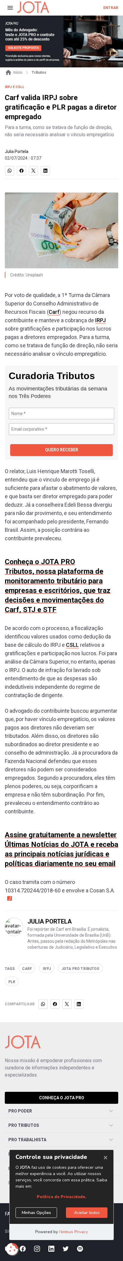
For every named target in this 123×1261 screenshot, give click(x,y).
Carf (54, 312)
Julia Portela (16, 151)
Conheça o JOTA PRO (61, 1097)
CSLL (72, 645)
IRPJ (100, 320)
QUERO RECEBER (61, 449)
